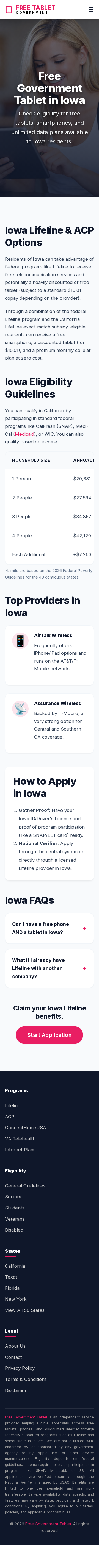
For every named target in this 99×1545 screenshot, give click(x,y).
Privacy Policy (20, 1368)
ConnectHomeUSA (25, 1127)
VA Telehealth (20, 1138)
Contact (13, 1357)
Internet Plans (20, 1149)
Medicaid (24, 434)
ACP (9, 1116)
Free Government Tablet (26, 1417)
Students (14, 1208)
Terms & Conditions (26, 1379)
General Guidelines (25, 1185)
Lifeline (12, 1105)
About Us (15, 1346)
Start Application (50, 1035)
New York (16, 1299)
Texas (11, 1277)
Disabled (14, 1230)
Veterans (14, 1219)
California (15, 1266)
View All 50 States (25, 1310)
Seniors (13, 1196)
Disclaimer (16, 1390)
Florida (12, 1288)
